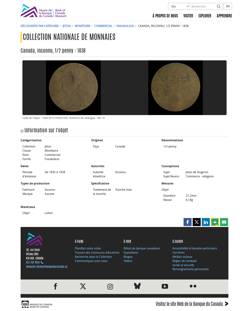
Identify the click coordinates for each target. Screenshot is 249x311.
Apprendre (224, 16)
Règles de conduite (184, 261)
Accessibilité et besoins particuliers (194, 248)
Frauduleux (125, 26)
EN (228, 6)
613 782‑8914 (33, 262)
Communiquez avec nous (91, 261)
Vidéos (128, 261)
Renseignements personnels (190, 269)
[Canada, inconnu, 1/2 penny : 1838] (73, 87)
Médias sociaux (182, 257)
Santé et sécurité (183, 265)
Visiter (188, 16)
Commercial (103, 26)
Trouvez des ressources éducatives (97, 252)
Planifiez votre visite (88, 248)
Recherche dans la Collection (93, 257)
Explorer (205, 16)
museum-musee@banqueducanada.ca (46, 266)
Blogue (128, 257)
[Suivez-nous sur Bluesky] (137, 286)
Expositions (131, 252)
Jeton (67, 26)
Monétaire (82, 26)
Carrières (178, 252)
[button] (188, 222)
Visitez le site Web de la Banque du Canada (192, 304)
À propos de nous (165, 16)
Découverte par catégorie (40, 26)
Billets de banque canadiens (142, 248)
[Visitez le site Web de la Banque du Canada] (72, 304)
